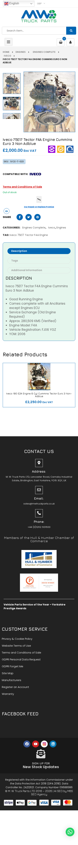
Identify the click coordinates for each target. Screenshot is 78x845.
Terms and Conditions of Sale (22, 187)
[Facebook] (26, 744)
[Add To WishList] (41, 400)
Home (6, 51)
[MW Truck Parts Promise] (39, 199)
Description (19, 251)
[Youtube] (35, 744)
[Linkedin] (53, 744)
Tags (14, 260)
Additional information (26, 270)
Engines (21, 51)
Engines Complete (44, 51)
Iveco (7, 55)
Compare (29, 400)
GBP (39, 3)
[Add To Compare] (6, 211)
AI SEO (58, 791)
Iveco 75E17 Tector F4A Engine (29, 235)
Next (12, 72)
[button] (70, 832)
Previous (12, 117)
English (14, 3)
